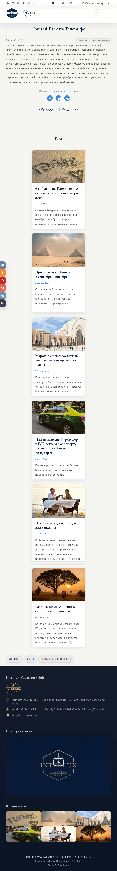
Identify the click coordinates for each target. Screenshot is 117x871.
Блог (29, 658)
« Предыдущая (48, 109)
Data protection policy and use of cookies (58, 861)
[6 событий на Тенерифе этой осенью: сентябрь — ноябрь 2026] (23, 818)
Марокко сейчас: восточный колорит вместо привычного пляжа (56, 360)
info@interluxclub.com (25, 715)
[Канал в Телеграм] (29, 3)
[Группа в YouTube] (18, 3)
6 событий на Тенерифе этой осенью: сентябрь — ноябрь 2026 (57, 193)
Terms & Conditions (58, 865)
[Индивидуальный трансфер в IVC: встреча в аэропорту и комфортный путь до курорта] (23, 834)
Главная (13, 658)
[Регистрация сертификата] (97, 12)
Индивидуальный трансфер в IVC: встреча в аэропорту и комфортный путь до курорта (56, 446)
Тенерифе (83, 40)
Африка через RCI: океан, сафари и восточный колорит (57, 608)
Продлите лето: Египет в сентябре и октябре (52, 274)
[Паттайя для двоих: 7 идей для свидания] (58, 834)
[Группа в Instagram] (24, 3)
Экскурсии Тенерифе (101, 40)
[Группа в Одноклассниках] (13, 3)
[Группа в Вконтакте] (8, 3)
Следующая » (70, 109)
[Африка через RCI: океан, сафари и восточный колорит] (93, 834)
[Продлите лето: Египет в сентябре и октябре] (58, 818)
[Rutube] (34, 3)
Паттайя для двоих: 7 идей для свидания (55, 525)
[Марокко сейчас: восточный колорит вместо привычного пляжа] (93, 818)
